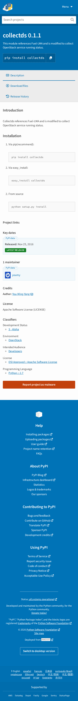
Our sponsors (39, 494)
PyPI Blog (37, 475)
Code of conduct (37, 566)
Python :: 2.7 (16, 373)
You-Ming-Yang (21, 294)
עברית (36, 677)
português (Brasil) (64, 671)
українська (16, 674)
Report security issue (39, 561)
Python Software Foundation (53, 623)
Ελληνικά (29, 674)
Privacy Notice (37, 571)
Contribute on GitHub (37, 520)
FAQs (39, 453)
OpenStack (15, 340)
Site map (39, 633)
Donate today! (39, 613)
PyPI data (10, 238)
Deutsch (41, 674)
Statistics (39, 485)
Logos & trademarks (39, 489)
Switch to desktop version (39, 651)
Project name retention (37, 449)
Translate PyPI (37, 525)
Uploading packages (37, 439)
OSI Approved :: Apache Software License (33, 362)
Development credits (37, 535)
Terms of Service (37, 556)
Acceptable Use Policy (37, 576)
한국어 (58, 677)
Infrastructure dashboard (37, 480)
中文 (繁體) (67, 674)
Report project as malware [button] (39, 385)
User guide (37, 444)
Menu (65, 7)
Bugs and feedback (39, 516)
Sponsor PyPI (39, 530)
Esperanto (47, 677)
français (38, 671)
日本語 (48, 671)
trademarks (24, 623)
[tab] (39, 75)
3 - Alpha (14, 329)
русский (26, 677)
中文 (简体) (53, 674)
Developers (15, 351)
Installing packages (37, 434)
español (27, 671)
